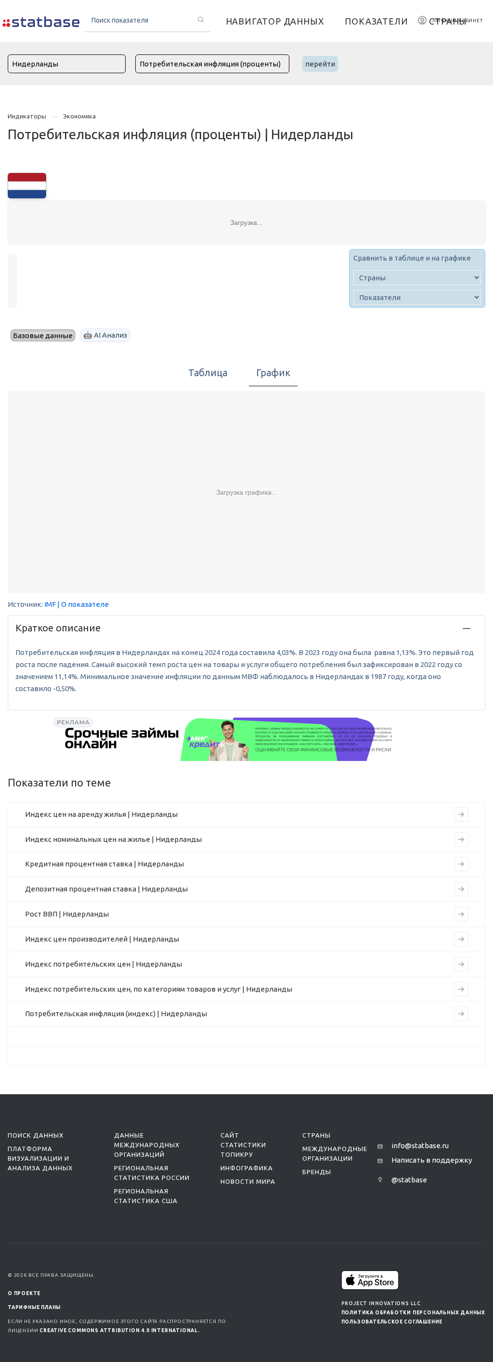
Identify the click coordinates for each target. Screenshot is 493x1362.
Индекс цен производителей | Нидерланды (102, 939)
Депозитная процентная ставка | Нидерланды (106, 889)
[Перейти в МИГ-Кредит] (229, 739)
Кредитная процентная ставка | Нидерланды (104, 864)
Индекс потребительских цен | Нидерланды (103, 964)
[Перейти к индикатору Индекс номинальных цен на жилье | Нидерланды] (461, 839)
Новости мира (248, 1181)
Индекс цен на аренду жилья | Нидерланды (101, 814)
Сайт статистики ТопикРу (243, 1145)
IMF (50, 604)
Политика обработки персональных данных (413, 1312)
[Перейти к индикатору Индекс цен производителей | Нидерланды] (461, 939)
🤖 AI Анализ (105, 335)
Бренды (316, 1171)
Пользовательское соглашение (392, 1321)
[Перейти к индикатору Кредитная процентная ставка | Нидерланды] (461, 864)
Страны (316, 1135)
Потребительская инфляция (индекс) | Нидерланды (116, 1013)
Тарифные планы (34, 1307)
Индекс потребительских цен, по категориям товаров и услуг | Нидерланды (158, 989)
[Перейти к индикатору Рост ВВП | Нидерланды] (461, 914)
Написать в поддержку (431, 1160)
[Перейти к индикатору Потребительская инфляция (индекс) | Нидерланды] (461, 1014)
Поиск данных (36, 1135)
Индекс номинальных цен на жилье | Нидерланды (113, 839)
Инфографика (247, 1168)
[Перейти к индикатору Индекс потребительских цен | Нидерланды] (461, 964)
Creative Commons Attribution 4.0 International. (119, 1330)
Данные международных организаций (147, 1145)
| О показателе (83, 604)
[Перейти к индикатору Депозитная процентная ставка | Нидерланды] (461, 889)
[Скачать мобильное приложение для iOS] (370, 1280)
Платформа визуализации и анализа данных (40, 1158)
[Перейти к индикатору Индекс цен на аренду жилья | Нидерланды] (461, 814)
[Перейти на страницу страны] (27, 185)
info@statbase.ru (420, 1145)
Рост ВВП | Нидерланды (67, 914)
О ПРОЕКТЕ (24, 1293)
